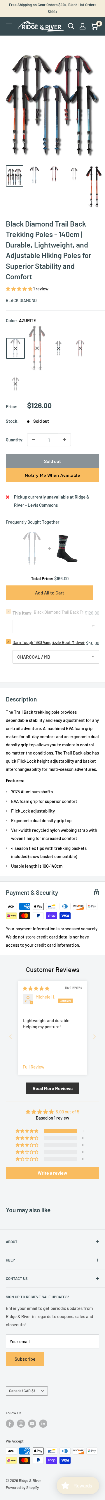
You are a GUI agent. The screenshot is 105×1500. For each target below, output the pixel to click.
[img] (36, 988)
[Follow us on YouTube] (32, 1424)
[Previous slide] (10, 1036)
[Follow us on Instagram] (21, 1424)
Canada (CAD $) (22, 1390)
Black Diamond (21, 300)
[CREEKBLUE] (58, 348)
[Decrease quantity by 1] (33, 440)
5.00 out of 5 (67, 1111)
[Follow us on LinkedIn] (43, 1424)
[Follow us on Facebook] (10, 1424)
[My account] (82, 26)
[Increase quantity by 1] (64, 440)
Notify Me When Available (52, 475)
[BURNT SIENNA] (37, 348)
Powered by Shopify (22, 1487)
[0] (94, 26)
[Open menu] (9, 26)
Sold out (52, 461)
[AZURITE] (15, 348)
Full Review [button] (33, 1066)
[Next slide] (94, 1036)
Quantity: (15, 439)
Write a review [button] (52, 1173)
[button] (19, 288)
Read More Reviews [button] (53, 1088)
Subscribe (25, 1359)
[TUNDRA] (15, 384)
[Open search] (71, 26)
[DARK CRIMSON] (80, 348)
